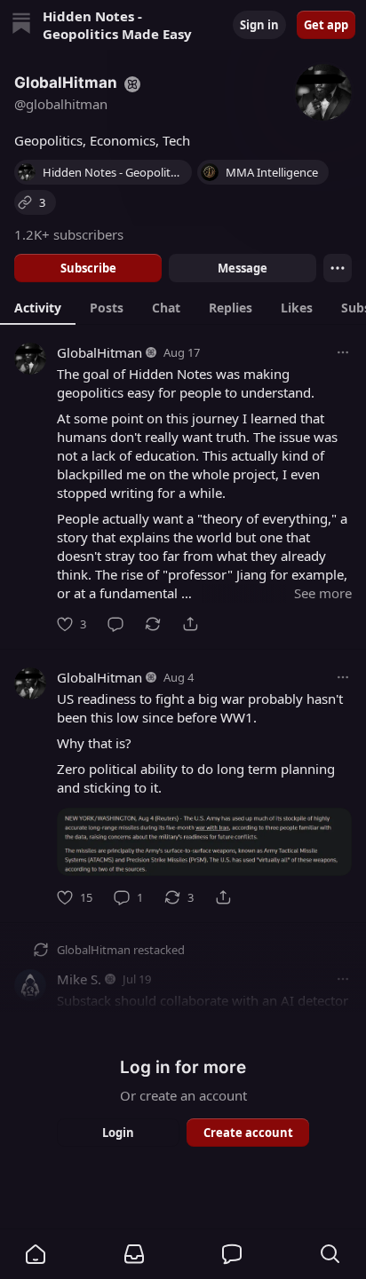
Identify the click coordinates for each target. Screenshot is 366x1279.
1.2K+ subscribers (68, 234)
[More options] (343, 352)
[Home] (21, 25)
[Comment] (115, 624)
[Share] (190, 624)
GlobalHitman (99, 352)
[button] (35, 1254)
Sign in (259, 25)
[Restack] (153, 624)
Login (118, 1133)
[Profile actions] (337, 268)
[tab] (38, 307)
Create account (248, 1133)
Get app (326, 25)
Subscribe (88, 268)
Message (242, 268)
